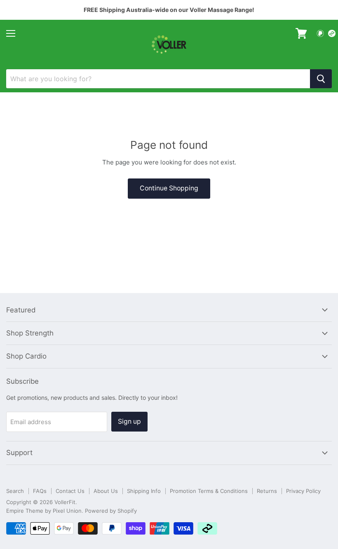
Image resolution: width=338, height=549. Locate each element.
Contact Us (70, 491)
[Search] (321, 78)
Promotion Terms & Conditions (209, 491)
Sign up (129, 421)
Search (15, 491)
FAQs (40, 491)
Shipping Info (144, 491)
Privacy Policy (303, 491)
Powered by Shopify (111, 510)
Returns (267, 491)
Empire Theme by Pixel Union (44, 510)
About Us (106, 491)
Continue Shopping (169, 188)
